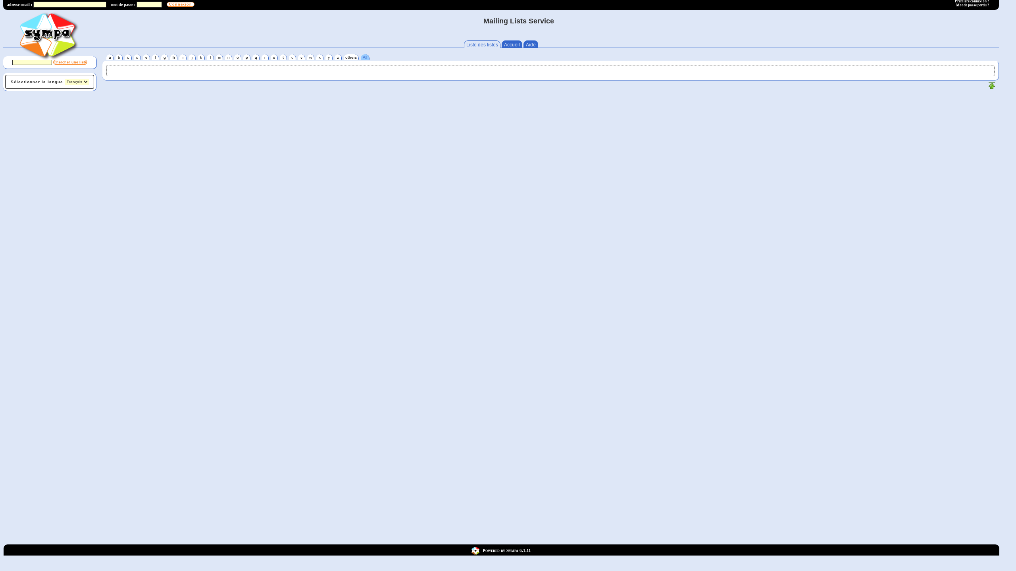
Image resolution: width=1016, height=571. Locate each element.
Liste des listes (482, 45)
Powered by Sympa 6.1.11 (507, 550)
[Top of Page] (992, 87)
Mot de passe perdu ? (972, 5)
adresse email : (19, 4)
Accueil (512, 45)
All (365, 57)
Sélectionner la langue (37, 82)
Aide (531, 45)
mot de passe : (123, 4)
